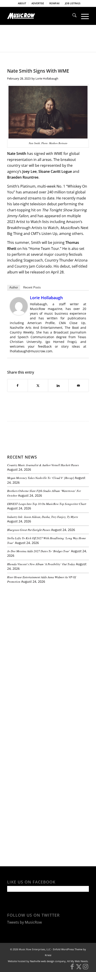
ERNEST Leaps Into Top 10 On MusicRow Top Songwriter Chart (46, 504)
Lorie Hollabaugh (46, 78)
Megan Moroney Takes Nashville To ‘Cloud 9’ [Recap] (40, 478)
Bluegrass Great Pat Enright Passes (28, 530)
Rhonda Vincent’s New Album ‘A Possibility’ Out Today (41, 564)
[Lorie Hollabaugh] (19, 313)
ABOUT (22, 3)
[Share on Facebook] (17, 385)
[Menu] (83, 16)
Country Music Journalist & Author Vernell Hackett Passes (43, 465)
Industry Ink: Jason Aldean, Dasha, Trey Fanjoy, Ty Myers (42, 517)
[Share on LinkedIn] (58, 385)
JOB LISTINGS (72, 3)
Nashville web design (42, 961)
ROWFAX (54, 3)
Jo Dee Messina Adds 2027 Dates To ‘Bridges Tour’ (38, 551)
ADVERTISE (37, 3)
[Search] (72, 16)
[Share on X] (38, 385)
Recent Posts (32, 287)
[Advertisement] (40, 618)
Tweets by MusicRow (24, 922)
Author (13, 287)
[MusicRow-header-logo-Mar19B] (39, 16)
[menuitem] (22, 3)
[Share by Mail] (79, 385)
